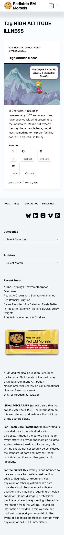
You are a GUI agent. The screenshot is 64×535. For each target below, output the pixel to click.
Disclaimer (48, 203)
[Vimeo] (50, 215)
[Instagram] (43, 215)
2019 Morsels (16, 47)
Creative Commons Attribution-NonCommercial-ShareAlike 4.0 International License (31, 386)
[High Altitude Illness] (32, 84)
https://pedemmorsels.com (23, 394)
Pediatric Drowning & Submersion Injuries (29, 295)
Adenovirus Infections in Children (24, 317)
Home (7, 203)
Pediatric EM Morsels (21, 377)
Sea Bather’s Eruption (17, 300)
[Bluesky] (28, 215)
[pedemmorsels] (32, 342)
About (17, 203)
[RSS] (57, 215)
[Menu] (58, 5)
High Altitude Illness (23, 58)
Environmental (17, 51)
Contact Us (31, 203)
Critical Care (32, 47)
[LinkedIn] (35, 215)
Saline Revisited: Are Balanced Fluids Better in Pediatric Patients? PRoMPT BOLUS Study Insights (31, 309)
